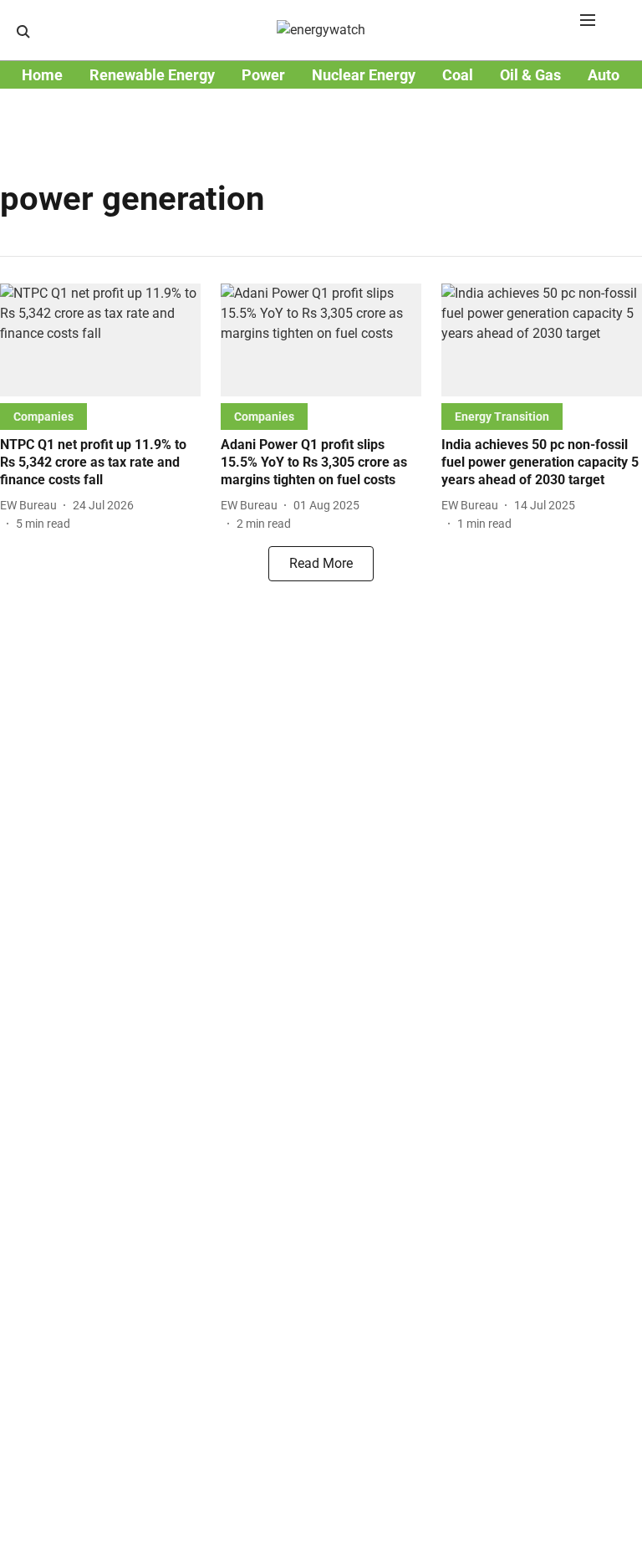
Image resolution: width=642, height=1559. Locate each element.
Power (263, 75)
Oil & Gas (530, 75)
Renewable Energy (152, 75)
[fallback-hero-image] (100, 340)
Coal (457, 75)
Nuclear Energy (363, 75)
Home (42, 75)
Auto (603, 75)
